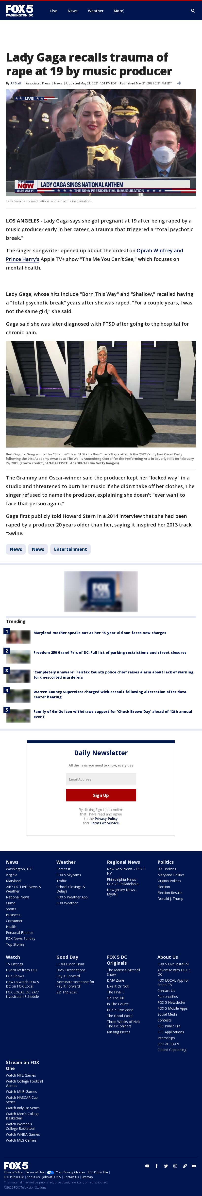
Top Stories (15, 944)
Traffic (61, 880)
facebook (157, 1166)
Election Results (170, 892)
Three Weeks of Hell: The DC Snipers (123, 1023)
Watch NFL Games (21, 1075)
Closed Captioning (171, 1049)
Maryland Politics (171, 875)
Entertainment (70, 549)
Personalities (167, 996)
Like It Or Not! (118, 986)
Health (11, 926)
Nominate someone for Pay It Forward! (75, 984)
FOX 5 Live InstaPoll (173, 964)
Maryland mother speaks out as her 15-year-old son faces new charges (100, 632)
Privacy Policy (106, 818)
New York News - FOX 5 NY (126, 871)
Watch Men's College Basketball (22, 1115)
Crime (10, 903)
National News (18, 897)
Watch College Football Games (24, 1083)
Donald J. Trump (170, 898)
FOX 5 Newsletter (171, 1002)
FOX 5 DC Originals (117, 960)
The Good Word (120, 1015)
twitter (166, 1166)
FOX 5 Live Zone (120, 1009)
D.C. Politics (166, 869)
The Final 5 (115, 992)
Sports (11, 909)
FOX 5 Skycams (68, 875)
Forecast (63, 869)
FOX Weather (67, 903)
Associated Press (38, 83)
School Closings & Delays (70, 888)
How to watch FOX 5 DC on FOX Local (22, 984)
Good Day (67, 957)
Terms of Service (104, 823)
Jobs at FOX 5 (168, 1043)
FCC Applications (170, 1032)
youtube (147, 1166)
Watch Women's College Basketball (20, 1126)
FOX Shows (15, 975)
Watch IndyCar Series (23, 1107)
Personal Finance (19, 932)
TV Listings (14, 964)
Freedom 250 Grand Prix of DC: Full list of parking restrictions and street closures (110, 652)
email (194, 1166)
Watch (13, 957)
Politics (165, 862)
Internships (166, 1038)
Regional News (123, 862)
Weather (66, 862)
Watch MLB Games (21, 1091)
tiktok (185, 1166)
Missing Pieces (118, 1032)
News (58, 83)
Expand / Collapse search (193, 11)
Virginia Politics (169, 880)
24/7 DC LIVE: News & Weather (23, 888)
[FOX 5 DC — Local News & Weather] (22, 10)
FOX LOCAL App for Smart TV (173, 982)
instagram (175, 1166)
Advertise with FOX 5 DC (173, 972)
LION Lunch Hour (70, 964)
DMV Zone (115, 980)
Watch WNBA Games (23, 1134)
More (118, 10)
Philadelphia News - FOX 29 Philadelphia (122, 881)
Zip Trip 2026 (66, 992)
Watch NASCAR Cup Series (22, 1099)
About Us (167, 957)
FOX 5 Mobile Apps (172, 1008)
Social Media (167, 1014)
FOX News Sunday (20, 938)
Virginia (11, 875)
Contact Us (166, 990)
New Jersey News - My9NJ (122, 891)
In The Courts (118, 1004)
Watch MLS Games (21, 1140)
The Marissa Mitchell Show (123, 972)
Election (163, 886)
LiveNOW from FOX (21, 970)
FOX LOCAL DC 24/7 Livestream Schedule (22, 994)
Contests (164, 1020)
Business (13, 914)
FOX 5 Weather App (72, 897)
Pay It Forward (68, 975)
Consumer (14, 920)
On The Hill (115, 998)
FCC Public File (169, 1026)
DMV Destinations (70, 970)
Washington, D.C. (19, 869)
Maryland (13, 880)
